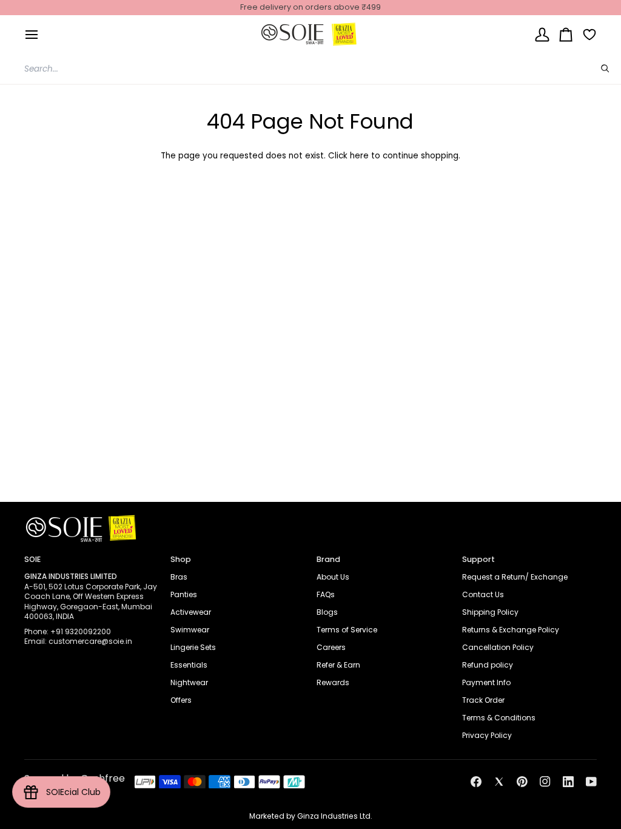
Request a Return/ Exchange (515, 577)
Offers (181, 700)
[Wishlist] (585, 34)
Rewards (333, 682)
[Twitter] (499, 781)
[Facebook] (476, 781)
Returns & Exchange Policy (510, 629)
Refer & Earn (338, 665)
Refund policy (487, 665)
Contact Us (483, 594)
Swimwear (189, 629)
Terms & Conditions (498, 717)
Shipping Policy (490, 612)
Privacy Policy (487, 735)
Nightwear (189, 682)
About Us (333, 577)
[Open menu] (31, 34)
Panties (183, 594)
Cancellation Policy (498, 647)
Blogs (327, 612)
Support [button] (478, 559)
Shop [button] (180, 559)
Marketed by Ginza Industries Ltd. (310, 816)
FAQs (326, 594)
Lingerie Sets (193, 647)
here (359, 155)
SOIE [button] (32, 559)
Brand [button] (328, 559)
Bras (178, 577)
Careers (331, 647)
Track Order (483, 700)
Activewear (190, 612)
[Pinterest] (522, 781)
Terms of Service (347, 629)
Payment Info (486, 682)
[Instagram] (545, 781)
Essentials (188, 665)
